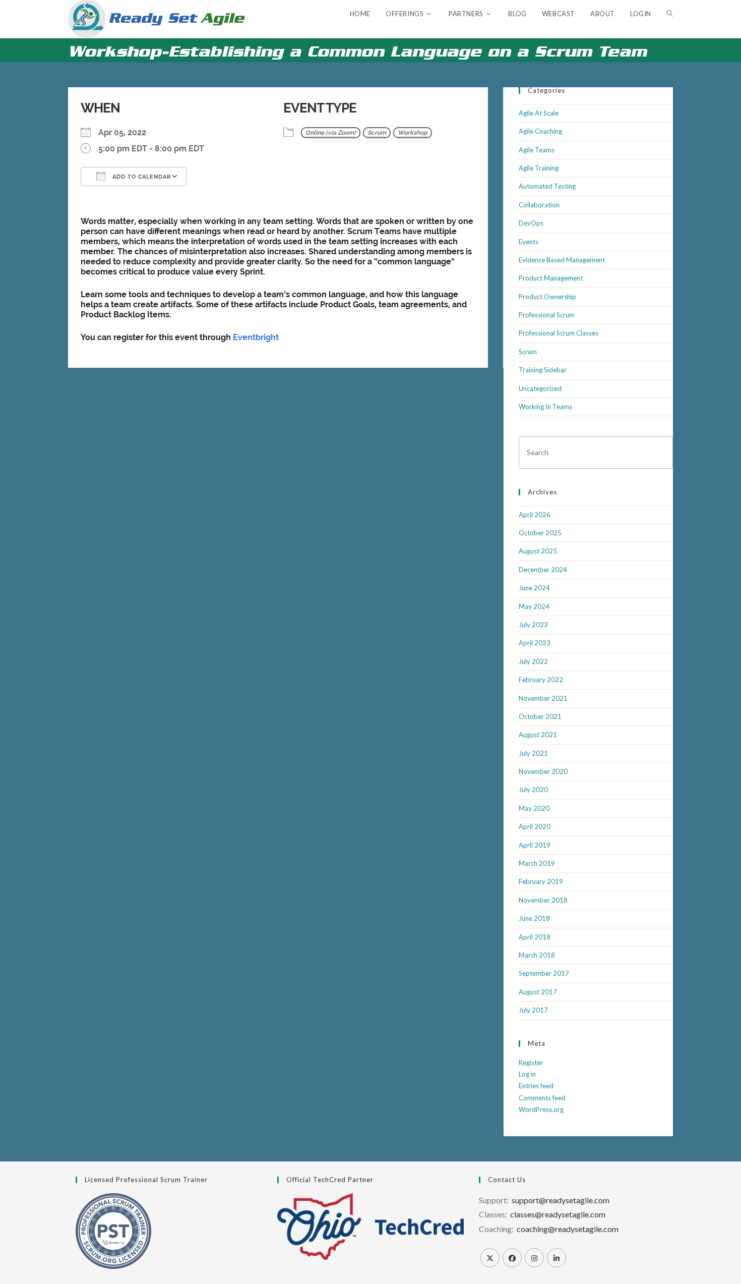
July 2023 (533, 625)
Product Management (551, 278)
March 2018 (537, 955)
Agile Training (539, 168)
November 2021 (543, 698)
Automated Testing (547, 186)
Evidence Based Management (562, 260)
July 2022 (533, 661)
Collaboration (539, 205)
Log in (527, 1074)
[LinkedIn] (556, 1257)
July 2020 (533, 790)
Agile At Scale (539, 113)
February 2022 (541, 680)
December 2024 (543, 570)
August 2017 (538, 992)
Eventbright (256, 337)
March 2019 (537, 863)
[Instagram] (534, 1257)
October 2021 (540, 716)
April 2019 (534, 845)
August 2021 (538, 735)
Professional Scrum (547, 315)
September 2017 (544, 973)
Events (528, 242)
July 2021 (533, 753)
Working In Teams (545, 407)
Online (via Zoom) (330, 132)
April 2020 (534, 826)
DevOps (531, 223)
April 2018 (534, 937)
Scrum (376, 132)
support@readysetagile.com (560, 1200)
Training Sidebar (543, 370)
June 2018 (534, 918)
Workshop (412, 132)
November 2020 (543, 771)
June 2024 (534, 588)
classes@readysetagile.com (557, 1214)
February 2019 (541, 881)
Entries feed (536, 1086)
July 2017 (533, 1010)
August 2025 (538, 551)
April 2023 (534, 643)
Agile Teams (536, 150)
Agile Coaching (540, 131)
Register (531, 1062)
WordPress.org (541, 1109)
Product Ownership (547, 297)
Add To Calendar (140, 177)
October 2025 (540, 533)
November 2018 (543, 900)
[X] (490, 1257)
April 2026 (534, 515)
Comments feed (542, 1098)
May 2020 (534, 808)
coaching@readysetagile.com (568, 1229)
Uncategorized (540, 388)
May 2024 (534, 606)
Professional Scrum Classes (558, 333)
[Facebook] (512, 1257)
